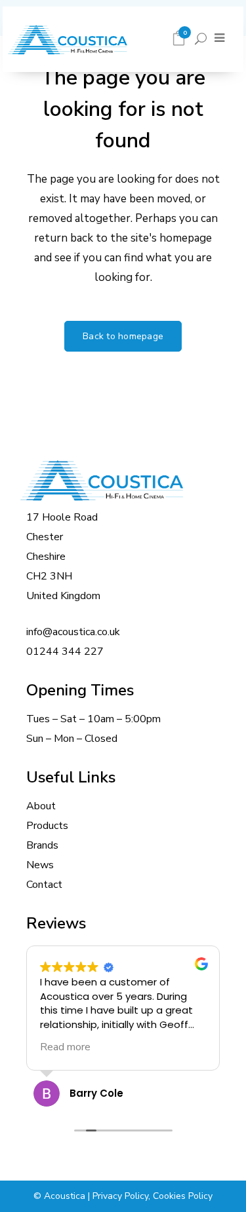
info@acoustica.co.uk (73, 632)
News (40, 865)
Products (47, 825)
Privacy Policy (120, 1196)
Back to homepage (123, 336)
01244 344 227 (65, 651)
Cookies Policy (183, 1196)
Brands (42, 845)
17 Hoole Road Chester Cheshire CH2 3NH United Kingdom (63, 556)
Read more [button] (65, 1047)
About (41, 806)
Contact (44, 884)
